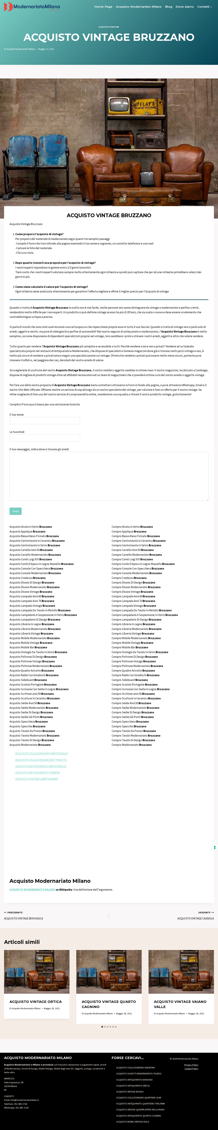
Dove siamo (185, 6)
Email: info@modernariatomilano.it (21, 1100)
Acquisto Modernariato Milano (139, 6)
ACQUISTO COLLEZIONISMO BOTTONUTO (41, 760)
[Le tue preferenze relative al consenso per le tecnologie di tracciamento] (215, 847)
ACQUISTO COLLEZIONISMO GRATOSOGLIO (41, 753)
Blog (168, 6)
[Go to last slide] (10, 986)
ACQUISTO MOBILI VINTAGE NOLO (132, 1121)
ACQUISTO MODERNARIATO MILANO (32, 889)
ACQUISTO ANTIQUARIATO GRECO (133, 1085)
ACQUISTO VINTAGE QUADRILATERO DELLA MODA (140, 1109)
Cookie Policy (191, 1068)
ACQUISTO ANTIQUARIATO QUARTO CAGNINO (138, 1115)
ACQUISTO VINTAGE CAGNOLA (195, 915)
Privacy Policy (191, 1064)
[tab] (102, 1027)
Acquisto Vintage (109, 27)
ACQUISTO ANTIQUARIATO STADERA (37, 772)
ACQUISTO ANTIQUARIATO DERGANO (134, 1079)
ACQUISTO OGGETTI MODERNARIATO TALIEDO (138, 1073)
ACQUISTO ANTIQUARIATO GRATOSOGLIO (40, 766)
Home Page (103, 6)
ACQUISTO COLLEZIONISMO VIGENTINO (135, 1067)
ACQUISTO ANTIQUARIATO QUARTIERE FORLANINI (140, 1103)
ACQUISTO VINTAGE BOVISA (130, 1091)
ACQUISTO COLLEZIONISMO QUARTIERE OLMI (138, 1097)
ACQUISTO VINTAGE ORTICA (36, 1002)
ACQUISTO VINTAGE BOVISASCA (23, 915)
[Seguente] (208, 986)
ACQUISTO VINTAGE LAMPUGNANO (36, 779)
